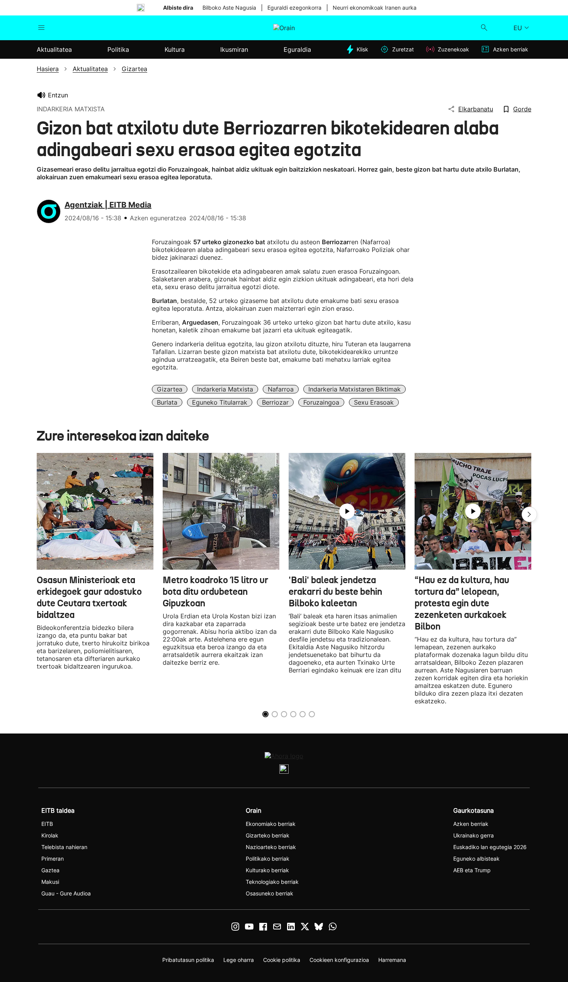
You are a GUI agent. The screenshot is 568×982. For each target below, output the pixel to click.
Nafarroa (281, 389)
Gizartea (169, 389)
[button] (529, 514)
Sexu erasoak (374, 402)
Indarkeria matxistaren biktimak (354, 389)
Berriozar (275, 402)
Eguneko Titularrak (219, 402)
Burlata (167, 402)
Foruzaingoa (321, 402)
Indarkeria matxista (225, 389)
